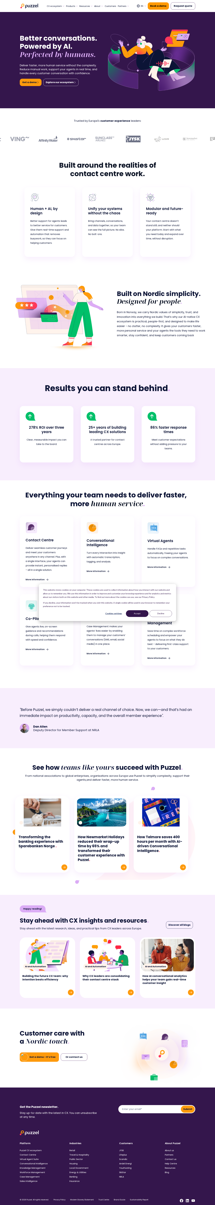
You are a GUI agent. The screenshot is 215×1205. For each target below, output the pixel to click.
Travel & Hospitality (79, 1155)
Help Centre (171, 1164)
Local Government (78, 1168)
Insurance (74, 1181)
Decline (160, 613)
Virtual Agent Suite (29, 1159)
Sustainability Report (139, 1200)
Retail (72, 1150)
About (97, 6)
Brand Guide (119, 1200)
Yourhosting (125, 1168)
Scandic (123, 1159)
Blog (167, 1172)
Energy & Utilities (77, 1172)
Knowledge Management (32, 1168)
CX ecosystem (54, 6)
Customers (110, 6)
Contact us (170, 1159)
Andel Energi (125, 1164)
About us (169, 1150)
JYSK (121, 1150)
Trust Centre (103, 1200)
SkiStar (122, 1172)
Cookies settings (113, 613)
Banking (73, 1177)
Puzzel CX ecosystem (31, 1150)
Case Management (30, 1177)
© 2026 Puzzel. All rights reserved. (34, 1200)
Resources (84, 6)
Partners (122, 6)
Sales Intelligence (28, 1181)
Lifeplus (123, 1155)
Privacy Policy (60, 1200)
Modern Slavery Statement (82, 1200)
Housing (73, 1164)
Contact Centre (28, 1155)
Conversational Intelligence (34, 1164)
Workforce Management (32, 1172)
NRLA (121, 1177)
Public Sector (76, 1159)
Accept (137, 613)
